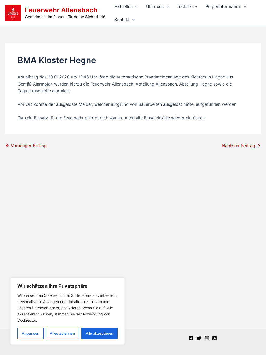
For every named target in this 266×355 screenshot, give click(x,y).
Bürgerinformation (223, 6)
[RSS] (214, 338)
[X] (199, 338)
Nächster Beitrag (241, 145)
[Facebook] (191, 338)
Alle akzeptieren (99, 333)
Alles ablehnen (62, 333)
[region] (67, 311)
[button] (135, 6)
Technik (184, 6)
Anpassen (30, 333)
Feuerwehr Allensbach (61, 10)
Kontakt (122, 19)
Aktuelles (123, 6)
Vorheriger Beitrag (26, 145)
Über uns (155, 6)
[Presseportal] (206, 338)
